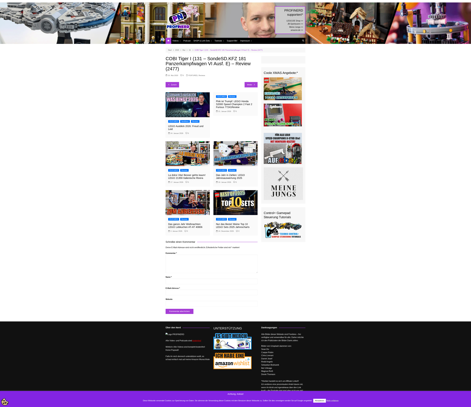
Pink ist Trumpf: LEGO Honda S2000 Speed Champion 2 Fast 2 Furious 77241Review (234, 104)
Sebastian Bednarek (270, 365)
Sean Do (265, 349)
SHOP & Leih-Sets (201, 41)
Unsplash (275, 346)
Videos (175, 41)
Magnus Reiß (267, 371)
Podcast (186, 41)
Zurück (174, 85)
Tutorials (218, 41)
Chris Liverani (267, 355)
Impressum (245, 41)
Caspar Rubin (267, 352)
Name (169, 277)
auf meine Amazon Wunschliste (196, 359)
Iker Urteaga (266, 368)
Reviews (202, 75)
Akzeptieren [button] (319, 401)
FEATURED (192, 75)
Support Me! (232, 41)
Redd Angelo (267, 362)
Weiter (249, 85)
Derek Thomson (268, 374)
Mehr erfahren (332, 401)
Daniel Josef (266, 359)
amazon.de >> (297, 30)
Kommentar (171, 253)
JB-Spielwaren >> (295, 24)
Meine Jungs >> (296, 27)
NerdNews (185, 121)
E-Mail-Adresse (173, 288)
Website (169, 299)
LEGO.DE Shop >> (295, 21)
